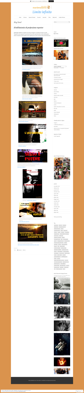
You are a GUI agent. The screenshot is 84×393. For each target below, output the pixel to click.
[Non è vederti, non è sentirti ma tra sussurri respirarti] (62, 304)
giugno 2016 (56, 212)
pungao (58, 258)
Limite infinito (42, 11)
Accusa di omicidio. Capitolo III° (23, 121)
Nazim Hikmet (60, 251)
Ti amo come (56, 81)
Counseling (67, 232)
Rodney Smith (56, 265)
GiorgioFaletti (65, 239)
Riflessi (56, 319)
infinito (65, 242)
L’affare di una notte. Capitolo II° (27, 98)
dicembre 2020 (56, 191)
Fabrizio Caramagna (57, 237)
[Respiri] (62, 355)
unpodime (61, 267)
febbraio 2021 (56, 188)
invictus (59, 244)
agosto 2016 (56, 208)
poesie (55, 104)
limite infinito (62, 246)
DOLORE (56, 356)
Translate (62, 67)
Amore (62, 228)
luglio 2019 (56, 195)
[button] (58, 162)
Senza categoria (57, 112)
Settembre (56, 126)
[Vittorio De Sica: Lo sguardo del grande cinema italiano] (62, 289)
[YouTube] (57, 33)
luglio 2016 (56, 210)
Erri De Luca (56, 235)
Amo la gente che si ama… (59, 83)
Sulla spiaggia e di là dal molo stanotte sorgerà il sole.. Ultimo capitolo (28, 244)
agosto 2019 (56, 193)
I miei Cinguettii (57, 136)
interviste (56, 97)
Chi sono (25, 17)
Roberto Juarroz (57, 263)
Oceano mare (61, 253)
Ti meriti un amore (57, 77)
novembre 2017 (57, 201)
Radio (55, 110)
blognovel (65, 230)
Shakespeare (56, 114)
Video (49, 17)
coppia (59, 232)
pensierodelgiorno (57, 256)
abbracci (60, 225)
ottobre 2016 (56, 204)
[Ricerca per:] (62, 22)
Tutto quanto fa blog (58, 217)
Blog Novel (55, 17)
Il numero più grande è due (58, 242)
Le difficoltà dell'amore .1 (58, 124)
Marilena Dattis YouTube (58, 48)
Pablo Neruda (67, 253)
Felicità (63, 237)
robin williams (63, 263)
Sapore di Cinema (32, 17)
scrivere (67, 265)
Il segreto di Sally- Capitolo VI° (31, 200)
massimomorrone (65, 249)
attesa (62, 230)
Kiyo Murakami (64, 244)
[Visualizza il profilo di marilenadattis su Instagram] (56, 33)
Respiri (55, 332)
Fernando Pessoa (57, 239)
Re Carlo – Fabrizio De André (61, 367)
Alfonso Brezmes (57, 228)
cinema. (55, 93)
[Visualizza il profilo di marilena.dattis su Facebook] (54, 33)
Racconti (39, 17)
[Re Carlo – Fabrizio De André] (62, 373)
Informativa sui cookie (22, 391)
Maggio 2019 (56, 199)
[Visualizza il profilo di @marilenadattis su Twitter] (55, 33)
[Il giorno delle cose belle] (62, 318)
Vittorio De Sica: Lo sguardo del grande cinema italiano (62, 276)
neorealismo (56, 253)
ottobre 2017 (56, 203)
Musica (55, 101)
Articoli (55, 89)
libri (54, 99)
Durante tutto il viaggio (58, 79)
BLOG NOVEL (56, 91)
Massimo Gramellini (57, 249)
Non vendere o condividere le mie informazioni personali (46, 380)
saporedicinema (62, 265)
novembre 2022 (57, 186)
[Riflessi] (62, 330)
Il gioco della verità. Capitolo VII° (24, 221)
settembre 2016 (57, 206)
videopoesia (66, 267)
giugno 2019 (56, 197)
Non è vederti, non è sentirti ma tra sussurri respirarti (62, 291)
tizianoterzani (56, 267)
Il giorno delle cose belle (58, 95)
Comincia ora (51, 1)
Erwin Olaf (61, 235)
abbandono (56, 225)
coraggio (62, 232)
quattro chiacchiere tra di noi (59, 106)
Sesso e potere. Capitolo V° (21, 167)
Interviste (44, 17)
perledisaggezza (64, 256)
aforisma (64, 225)
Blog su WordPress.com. (32, 380)
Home (20, 17)
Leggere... (56, 122)
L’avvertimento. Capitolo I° (26, 69)
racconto (66, 260)
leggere (55, 246)
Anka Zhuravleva (57, 230)
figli (61, 239)
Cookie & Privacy (62, 17)
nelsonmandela (66, 251)
